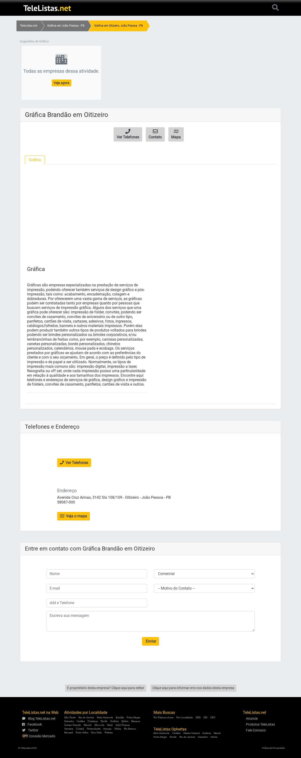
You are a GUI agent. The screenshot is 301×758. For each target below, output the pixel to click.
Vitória (117, 728)
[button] (128, 134)
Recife (104, 721)
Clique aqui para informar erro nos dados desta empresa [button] (193, 688)
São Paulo (70, 717)
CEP (212, 717)
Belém (125, 721)
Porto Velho (82, 732)
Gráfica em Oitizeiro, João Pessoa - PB (118, 25)
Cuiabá (80, 728)
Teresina (68, 728)
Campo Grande (72, 725)
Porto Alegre (133, 717)
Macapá (68, 732)
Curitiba (81, 721)
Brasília (120, 717)
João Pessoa (122, 725)
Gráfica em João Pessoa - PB (65, 25)
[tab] (35, 160)
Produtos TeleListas (260, 724)
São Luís (99, 725)
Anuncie (252, 718)
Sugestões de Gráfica (34, 41)
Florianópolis (93, 728)
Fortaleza (93, 721)
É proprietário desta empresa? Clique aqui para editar (105, 688)
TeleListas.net (28, 25)
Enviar (150, 641)
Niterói (217, 733)
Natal (110, 725)
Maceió (87, 725)
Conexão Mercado (41, 736)
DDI (205, 717)
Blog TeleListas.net (41, 718)
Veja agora (61, 83)
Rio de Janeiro (86, 717)
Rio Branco (130, 728)
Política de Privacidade (273, 748)
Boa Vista (96, 732)
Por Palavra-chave (164, 717)
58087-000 (66, 502)
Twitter (32, 730)
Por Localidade (184, 717)
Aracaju (107, 728)
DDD (198, 717)
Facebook (34, 724)
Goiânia (114, 721)
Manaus (135, 721)
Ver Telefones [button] (76, 462)
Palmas (109, 732)
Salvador (69, 721)
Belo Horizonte (105, 717)
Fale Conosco (256, 730)
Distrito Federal (191, 733)
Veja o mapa (76, 516)
